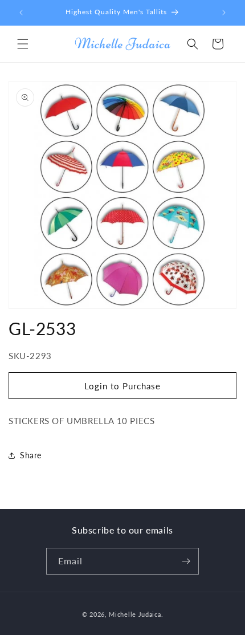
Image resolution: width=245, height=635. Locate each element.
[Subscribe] (185, 561)
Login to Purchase (122, 386)
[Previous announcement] (21, 12)
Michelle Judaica (135, 614)
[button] (22, 43)
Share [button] (31, 455)
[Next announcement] (223, 12)
